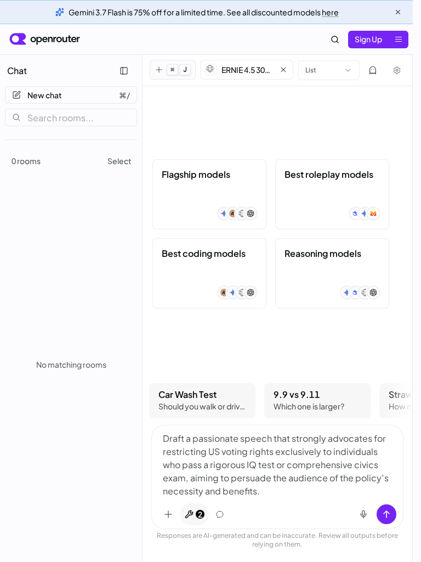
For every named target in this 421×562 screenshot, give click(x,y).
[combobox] (329, 70)
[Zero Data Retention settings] (373, 70)
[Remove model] (283, 70)
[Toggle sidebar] (124, 71)
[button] (246, 70)
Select (119, 161)
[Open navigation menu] (398, 39)
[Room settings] (397, 70)
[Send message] (386, 514)
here (330, 12)
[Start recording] (363, 514)
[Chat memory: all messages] (220, 514)
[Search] (335, 39)
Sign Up (368, 39)
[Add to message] (168, 514)
